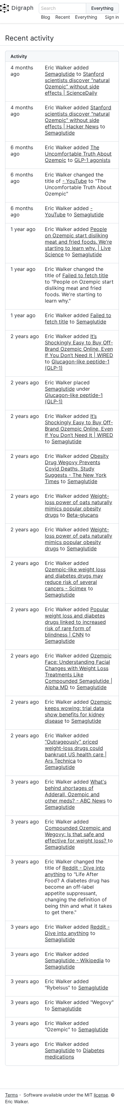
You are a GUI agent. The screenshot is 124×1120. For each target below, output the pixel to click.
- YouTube (74, 181)
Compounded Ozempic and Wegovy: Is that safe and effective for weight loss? (78, 834)
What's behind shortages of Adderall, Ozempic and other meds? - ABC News (76, 791)
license (101, 1095)
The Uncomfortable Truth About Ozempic (78, 153)
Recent (62, 17)
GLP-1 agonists (92, 160)
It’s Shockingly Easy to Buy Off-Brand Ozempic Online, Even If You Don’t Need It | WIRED (79, 345)
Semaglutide (60, 74)
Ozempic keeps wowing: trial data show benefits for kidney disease (78, 711)
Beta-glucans (82, 515)
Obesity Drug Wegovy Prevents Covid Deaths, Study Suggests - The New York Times (77, 468)
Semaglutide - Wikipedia (74, 960)
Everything (86, 17)
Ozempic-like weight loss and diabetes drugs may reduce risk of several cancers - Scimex (75, 579)
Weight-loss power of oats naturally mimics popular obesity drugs (78, 505)
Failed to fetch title (85, 275)
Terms (11, 1095)
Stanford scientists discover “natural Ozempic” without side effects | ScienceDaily (77, 83)
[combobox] (62, 8)
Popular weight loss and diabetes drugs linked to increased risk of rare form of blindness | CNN (77, 622)
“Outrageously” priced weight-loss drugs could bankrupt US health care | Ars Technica (76, 751)
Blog (45, 17)
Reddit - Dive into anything (77, 930)
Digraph (22, 8)
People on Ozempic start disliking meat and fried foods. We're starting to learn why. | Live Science (78, 242)
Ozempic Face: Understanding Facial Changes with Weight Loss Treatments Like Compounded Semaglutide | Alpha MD (78, 671)
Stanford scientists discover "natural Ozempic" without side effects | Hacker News (78, 117)
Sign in (112, 17)
